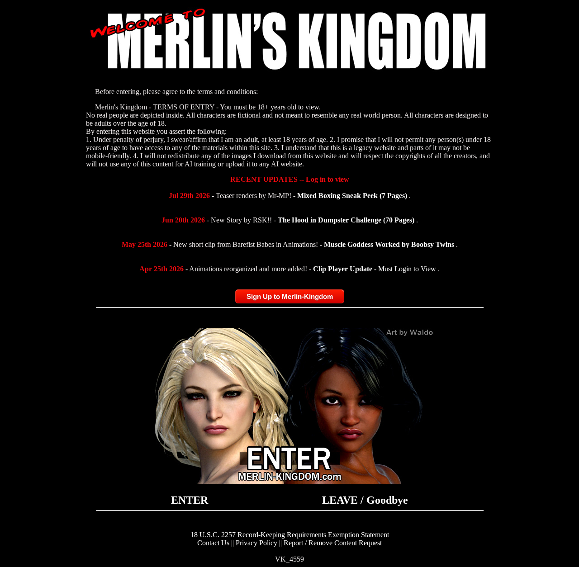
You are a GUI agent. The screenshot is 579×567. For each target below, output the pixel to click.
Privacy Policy (256, 543)
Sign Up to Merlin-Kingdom (290, 296)
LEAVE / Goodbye (365, 500)
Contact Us (213, 543)
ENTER (189, 500)
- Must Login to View (375, 269)
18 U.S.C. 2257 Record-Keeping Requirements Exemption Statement (289, 535)
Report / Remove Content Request (333, 543)
